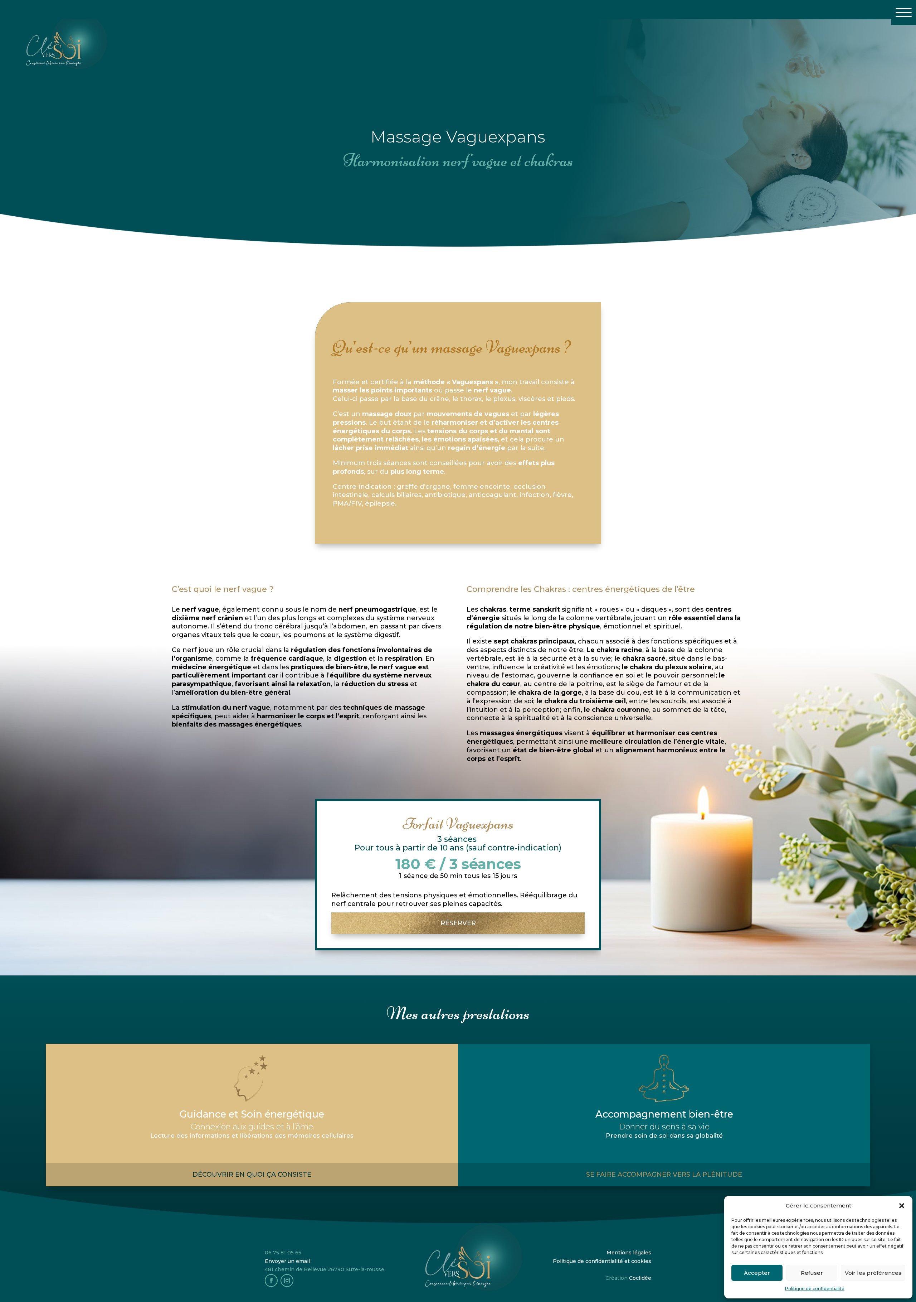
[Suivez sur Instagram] (287, 1280)
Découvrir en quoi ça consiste (252, 1174)
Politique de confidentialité (814, 1288)
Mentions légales (628, 1252)
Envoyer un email (287, 1261)
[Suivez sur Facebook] (271, 1280)
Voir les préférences (873, 1272)
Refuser (812, 1272)
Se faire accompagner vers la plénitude (664, 1174)
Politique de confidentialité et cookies (602, 1261)
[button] (901, 1205)
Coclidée (640, 1278)
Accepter (757, 1272)
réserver (458, 923)
